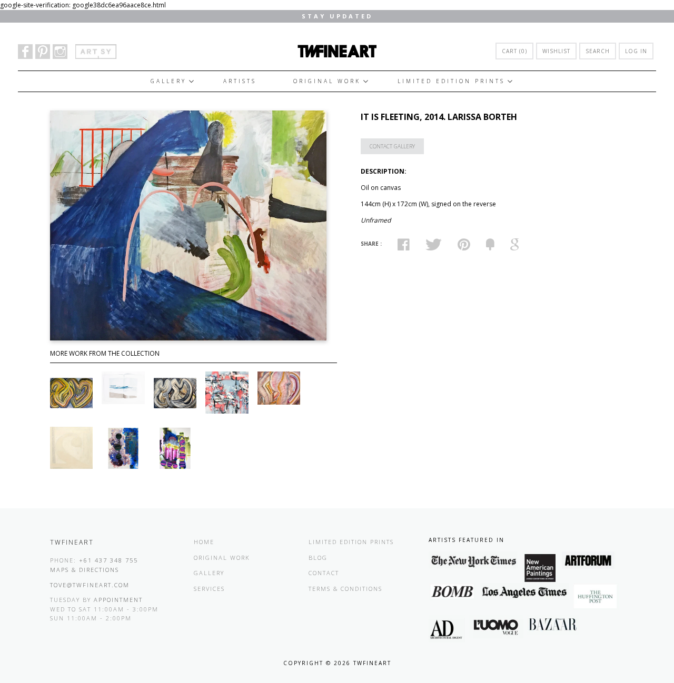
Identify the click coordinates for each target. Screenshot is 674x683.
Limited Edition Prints (451, 81)
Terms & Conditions (345, 588)
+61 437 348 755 (108, 560)
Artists (239, 81)
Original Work (327, 81)
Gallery (168, 81)
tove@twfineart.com (90, 585)
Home (204, 542)
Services (209, 588)
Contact (324, 573)
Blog (318, 557)
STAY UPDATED (337, 16)
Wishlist (556, 51)
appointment (118, 600)
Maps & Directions (84, 570)
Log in (636, 51)
